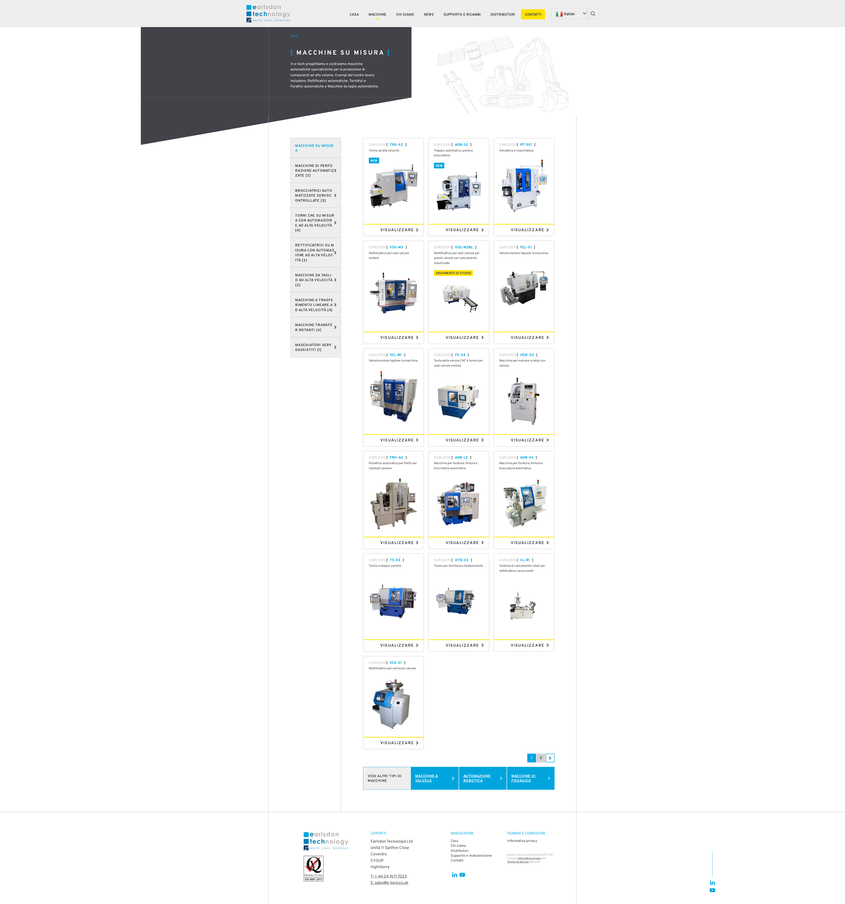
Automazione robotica (477, 778)
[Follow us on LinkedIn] (712, 882)
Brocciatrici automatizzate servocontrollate (313, 196)
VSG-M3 (396, 247)
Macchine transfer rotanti (313, 327)
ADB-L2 (461, 458)
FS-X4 (460, 355)
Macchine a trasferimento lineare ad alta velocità (314, 305)
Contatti (533, 15)
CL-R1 (525, 560)
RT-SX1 (526, 145)
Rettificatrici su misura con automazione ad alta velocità (314, 252)
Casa (354, 15)
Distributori (502, 15)
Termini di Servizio (518, 862)
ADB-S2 (461, 145)
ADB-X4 (526, 458)
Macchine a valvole (426, 778)
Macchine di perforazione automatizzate (314, 171)
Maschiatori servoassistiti (313, 347)
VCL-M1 (395, 355)
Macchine (377, 15)
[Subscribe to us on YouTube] (712, 890)
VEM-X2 (527, 355)
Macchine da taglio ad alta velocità (313, 280)
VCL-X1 (526, 247)
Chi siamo (405, 15)
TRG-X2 (396, 145)
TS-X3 (395, 560)
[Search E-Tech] (593, 13)
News (429, 15)
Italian (569, 14)
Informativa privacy (522, 841)
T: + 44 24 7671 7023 (389, 876)
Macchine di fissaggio (523, 778)
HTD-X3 (461, 560)
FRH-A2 (396, 458)
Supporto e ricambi (462, 15)
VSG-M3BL (464, 247)
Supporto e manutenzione (471, 856)
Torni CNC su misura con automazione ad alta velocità (314, 223)
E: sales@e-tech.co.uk (389, 883)
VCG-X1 (395, 663)
